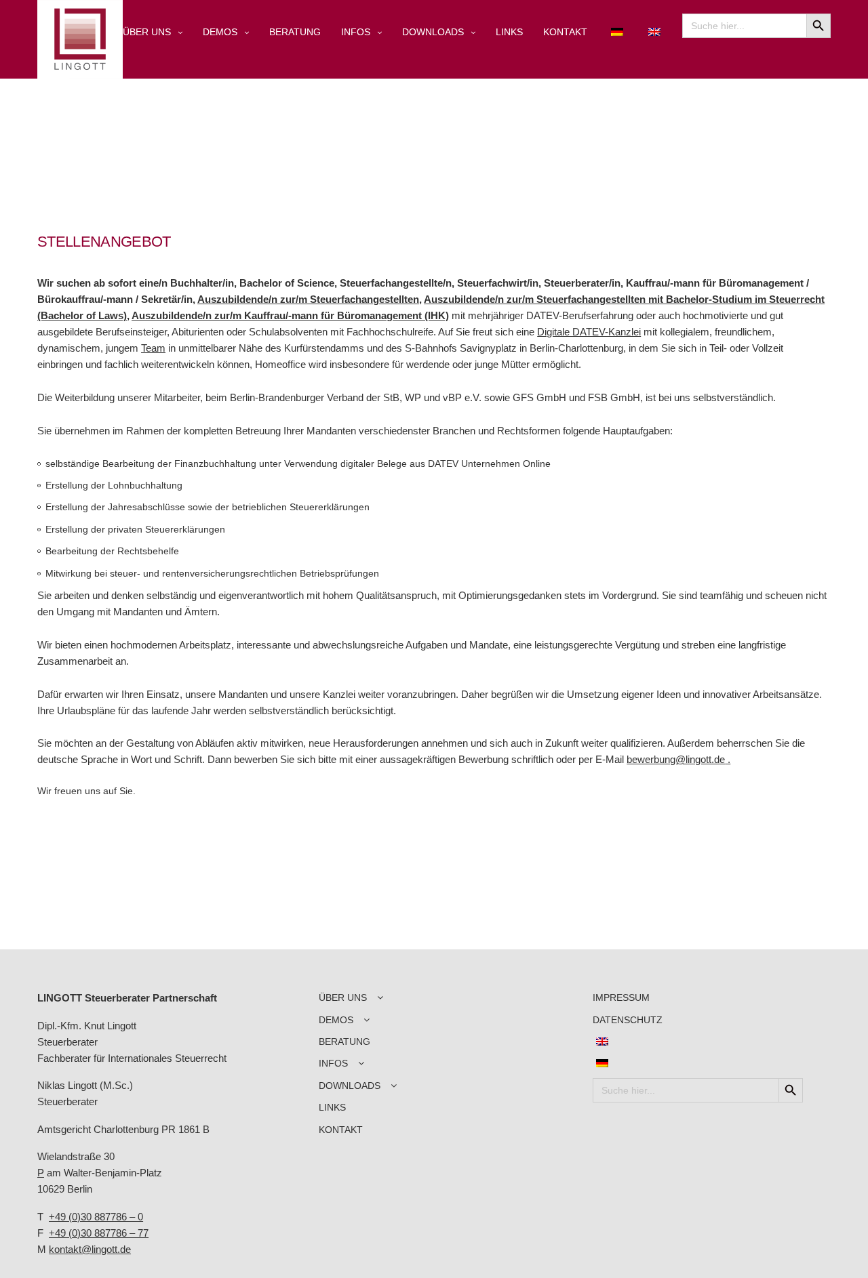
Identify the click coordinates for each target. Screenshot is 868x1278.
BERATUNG (295, 31)
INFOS (355, 31)
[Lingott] (80, 39)
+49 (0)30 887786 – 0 (96, 1216)
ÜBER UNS (147, 31)
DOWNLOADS (433, 31)
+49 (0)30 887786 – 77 (99, 1233)
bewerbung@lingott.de (676, 759)
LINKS (509, 31)
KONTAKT (565, 31)
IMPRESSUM (621, 997)
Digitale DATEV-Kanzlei (589, 331)
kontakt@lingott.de (90, 1249)
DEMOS (220, 31)
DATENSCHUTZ (628, 1019)
